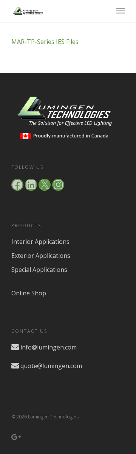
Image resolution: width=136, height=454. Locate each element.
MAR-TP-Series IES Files (45, 41)
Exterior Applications (40, 255)
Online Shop (28, 293)
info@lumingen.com (48, 347)
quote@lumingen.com (51, 366)
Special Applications (39, 269)
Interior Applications (40, 241)
